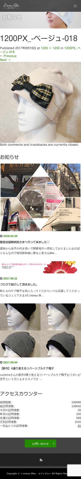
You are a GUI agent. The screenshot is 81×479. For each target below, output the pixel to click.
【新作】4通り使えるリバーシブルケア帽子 (27, 368)
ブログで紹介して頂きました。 (19, 284)
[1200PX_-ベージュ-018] (40, 102)
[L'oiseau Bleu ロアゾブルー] (11, 6)
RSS (40, 459)
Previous (8, 56)
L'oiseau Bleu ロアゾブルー (36, 473)
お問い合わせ (40, 443)
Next (5, 60)
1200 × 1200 (50, 48)
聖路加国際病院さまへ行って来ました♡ (25, 242)
